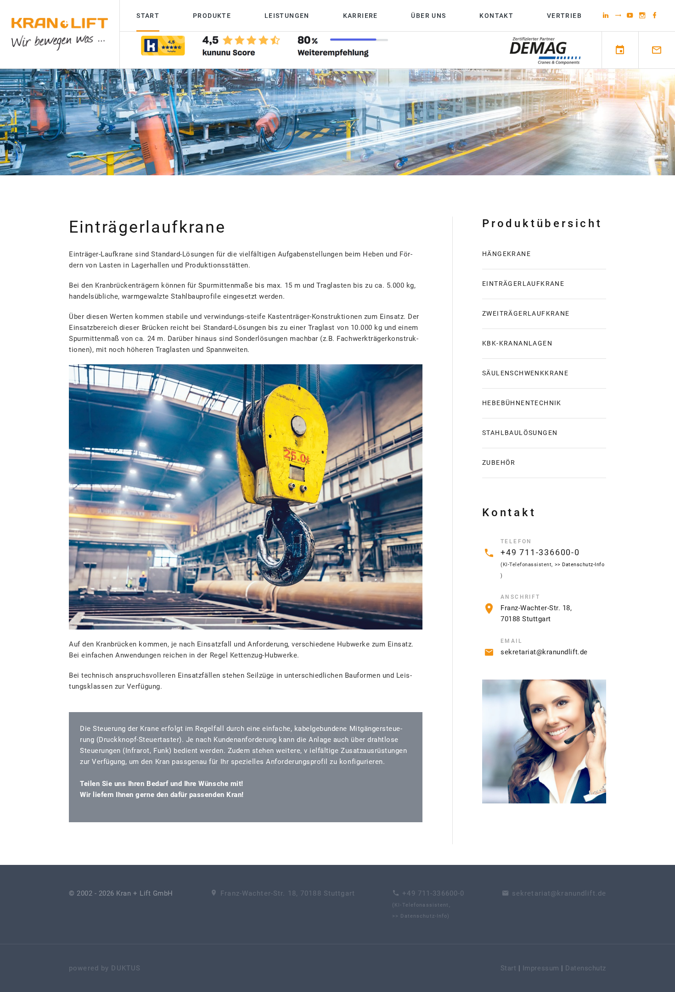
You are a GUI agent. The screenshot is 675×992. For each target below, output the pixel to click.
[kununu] (264, 50)
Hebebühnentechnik (522, 403)
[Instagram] (643, 15)
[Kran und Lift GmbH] (59, 34)
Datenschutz (585, 968)
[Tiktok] (618, 15)
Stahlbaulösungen (519, 432)
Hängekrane (506, 253)
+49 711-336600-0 (540, 552)
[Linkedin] (606, 15)
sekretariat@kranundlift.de (544, 652)
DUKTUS (126, 968)
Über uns (428, 15)
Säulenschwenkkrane (525, 373)
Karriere (360, 15)
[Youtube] (630, 15)
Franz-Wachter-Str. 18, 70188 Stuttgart (287, 893)
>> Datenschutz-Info (580, 565)
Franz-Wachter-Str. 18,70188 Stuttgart (533, 613)
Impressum (541, 968)
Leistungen (286, 15)
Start (147, 15)
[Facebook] (654, 15)
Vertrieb (564, 15)
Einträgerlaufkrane (523, 283)
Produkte (212, 15)
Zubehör (499, 462)
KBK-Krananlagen (517, 343)
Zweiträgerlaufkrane (526, 313)
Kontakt (496, 15)
